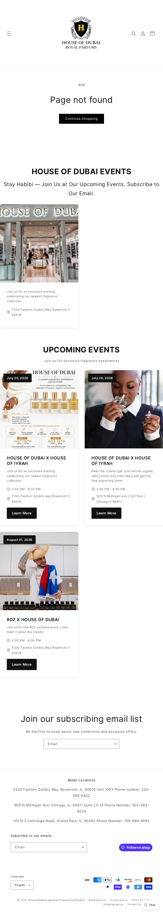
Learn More (22, 513)
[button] (9, 33)
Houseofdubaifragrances (43, 900)
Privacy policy (119, 900)
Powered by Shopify (72, 900)
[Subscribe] (114, 744)
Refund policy (97, 900)
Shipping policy (113, 904)
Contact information (140, 904)
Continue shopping (81, 119)
